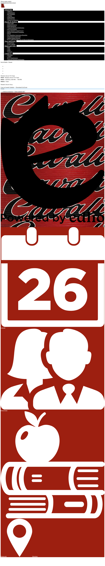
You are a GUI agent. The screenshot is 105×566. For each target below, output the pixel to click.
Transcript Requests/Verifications (15, 27)
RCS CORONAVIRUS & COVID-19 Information (20, 39)
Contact (9, 56)
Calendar (9, 15)
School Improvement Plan (14, 36)
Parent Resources (11, 26)
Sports (8, 50)
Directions (10, 55)
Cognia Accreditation (12, 20)
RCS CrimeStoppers (12, 58)
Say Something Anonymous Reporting (17, 35)
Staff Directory (11, 18)
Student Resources (12, 25)
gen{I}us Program (12, 29)
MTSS (9, 33)
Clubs (8, 49)
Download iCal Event (21, 87)
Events (2, 89)
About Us (9, 11)
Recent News (10, 42)
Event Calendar (11, 44)
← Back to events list (7, 91)
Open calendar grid (20, 91)
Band (8, 47)
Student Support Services (13, 38)
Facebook (5, 65)
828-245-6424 (29, 94)
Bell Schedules (11, 14)
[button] (8, 10)
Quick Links (10, 23)
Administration (11, 13)
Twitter (5, 68)
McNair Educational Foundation (15, 32)
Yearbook (9, 52)
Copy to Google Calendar (7, 87)
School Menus (11, 17)
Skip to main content (6, 1)
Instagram (5, 70)
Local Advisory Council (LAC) (15, 30)
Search (5, 72)
